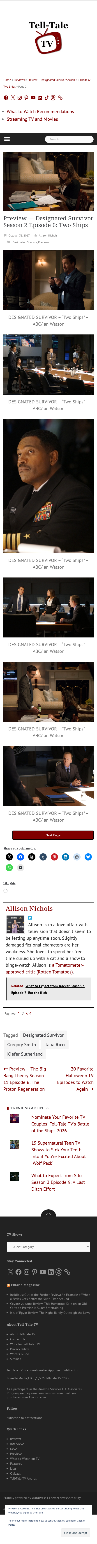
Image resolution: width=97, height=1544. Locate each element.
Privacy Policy (19, 1349)
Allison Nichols (48, 235)
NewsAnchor (68, 1498)
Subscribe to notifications (24, 1418)
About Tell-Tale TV (22, 1334)
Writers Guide (19, 1354)
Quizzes (15, 1473)
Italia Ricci (54, 1045)
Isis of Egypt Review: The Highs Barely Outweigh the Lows (50, 1313)
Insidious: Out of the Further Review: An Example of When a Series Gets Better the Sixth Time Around (50, 1297)
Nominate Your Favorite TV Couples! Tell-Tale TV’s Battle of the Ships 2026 (60, 1124)
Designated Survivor (24, 242)
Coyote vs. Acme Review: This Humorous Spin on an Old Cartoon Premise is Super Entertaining (48, 1306)
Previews (19, 80)
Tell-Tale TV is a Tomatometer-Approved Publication (42, 1370)
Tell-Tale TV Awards (23, 1478)
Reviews (15, 1439)
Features (16, 1464)
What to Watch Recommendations (40, 111)
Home (7, 80)
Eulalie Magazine (25, 1285)
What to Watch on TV (24, 1459)
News (13, 1449)
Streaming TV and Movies (32, 119)
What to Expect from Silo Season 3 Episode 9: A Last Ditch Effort (58, 1182)
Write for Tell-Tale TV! (25, 1344)
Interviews (17, 1444)
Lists (13, 1469)
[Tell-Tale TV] (48, 36)
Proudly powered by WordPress (24, 1498)
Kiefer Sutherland (25, 1054)
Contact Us (17, 1339)
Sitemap (15, 1359)
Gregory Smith (21, 1045)
